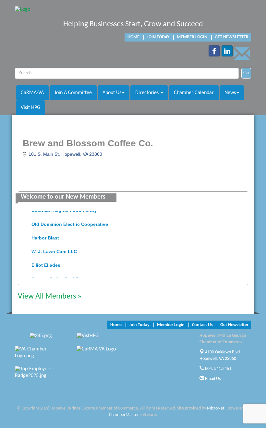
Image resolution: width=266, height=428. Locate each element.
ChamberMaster (124, 414)
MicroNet (215, 408)
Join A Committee (73, 92)
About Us (112, 92)
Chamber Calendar (194, 92)
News (230, 92)
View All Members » (49, 296)
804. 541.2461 (217, 368)
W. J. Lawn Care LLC (54, 250)
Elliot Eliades (45, 263)
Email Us (212, 378)
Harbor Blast (45, 236)
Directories (147, 92)
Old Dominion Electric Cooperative (69, 223)
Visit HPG (30, 107)
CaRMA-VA (32, 92)
